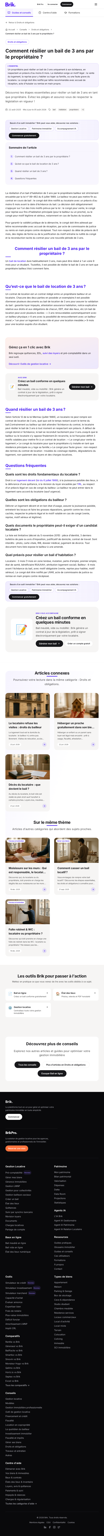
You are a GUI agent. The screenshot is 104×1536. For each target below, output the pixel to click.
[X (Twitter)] (59, 1527)
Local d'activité (62, 1321)
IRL (80, 484)
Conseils (23, 29)
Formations (59, 1260)
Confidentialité (59, 1522)
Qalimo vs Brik (12, 1368)
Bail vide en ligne (14, 1247)
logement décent (26, 480)
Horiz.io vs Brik (13, 1372)
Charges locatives (14, 1225)
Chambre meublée (63, 1308)
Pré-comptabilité (17, 1172)
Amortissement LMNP (16, 1324)
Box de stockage (62, 1295)
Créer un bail (12, 1199)
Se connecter (53, 4)
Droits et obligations (40, 29)
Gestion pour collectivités (18, 1190)
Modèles (9, 1403)
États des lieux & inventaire (19, 1482)
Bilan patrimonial (62, 1176)
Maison (57, 1286)
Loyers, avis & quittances (18, 1486)
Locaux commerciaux (65, 1317)
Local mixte (60, 1325)
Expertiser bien (13, 1306)
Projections (60, 1198)
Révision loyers (13, 1216)
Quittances (10, 1207)
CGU (48, 1522)
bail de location (17, 261)
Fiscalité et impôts (14, 1438)
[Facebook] (49, 1527)
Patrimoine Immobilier (42, 128)
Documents (11, 1220)
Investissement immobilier (18, 1433)
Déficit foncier (12, 1319)
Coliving (58, 1338)
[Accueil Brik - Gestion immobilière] (10, 4)
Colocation (59, 1334)
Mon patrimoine (62, 1172)
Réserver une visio (16, 1148)
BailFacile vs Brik (14, 1350)
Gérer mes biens (13, 1177)
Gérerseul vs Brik (14, 1346)
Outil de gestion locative (17, 1411)
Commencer (67, 4)
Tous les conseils (27, 1064)
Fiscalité (9, 1420)
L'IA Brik (58, 1216)
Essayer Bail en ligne (52, 1073)
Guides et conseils (63, 1251)
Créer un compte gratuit (79, 643)
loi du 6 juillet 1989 (47, 480)
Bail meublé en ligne (15, 1243)
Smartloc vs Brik (13, 1354)
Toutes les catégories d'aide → (21, 1503)
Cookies (71, 1522)
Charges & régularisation (17, 1499)
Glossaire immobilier (64, 1247)
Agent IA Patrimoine (64, 1225)
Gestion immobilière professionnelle (23, 1407)
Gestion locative (13, 1398)
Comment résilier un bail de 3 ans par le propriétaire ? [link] (29, 33)
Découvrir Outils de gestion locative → (30, 363)
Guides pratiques (62, 1242)
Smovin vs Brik (13, 1359)
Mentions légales (36, 1522)
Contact (58, 1268)
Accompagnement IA (66, 128)
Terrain (57, 1330)
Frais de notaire (13, 1311)
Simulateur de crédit (19, 1282)
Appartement (60, 1282)
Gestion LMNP (12, 1186)
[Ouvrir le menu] (96, 4)
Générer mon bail (80, 386)
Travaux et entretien (15, 1451)
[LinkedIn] (45, 1527)
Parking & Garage (63, 1291)
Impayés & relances (15, 1495)
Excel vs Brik (12, 1381)
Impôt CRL (10, 1328)
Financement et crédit (16, 1416)
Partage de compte (15, 1229)
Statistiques (60, 1202)
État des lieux (12, 1203)
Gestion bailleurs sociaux (18, 1194)
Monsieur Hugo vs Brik (17, 1363)
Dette (57, 1189)
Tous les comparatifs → (17, 1385)
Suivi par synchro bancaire (19, 1212)
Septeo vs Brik (12, 1376)
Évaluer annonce (13, 1302)
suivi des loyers (51, 353)
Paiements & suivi (14, 1490)
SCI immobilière (62, 1347)
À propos (59, 1264)
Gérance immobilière (16, 1181)
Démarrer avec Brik (15, 1468)
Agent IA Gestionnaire (65, 1220)
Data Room (60, 1194)
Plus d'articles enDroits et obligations (66, 1064)
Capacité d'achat (14, 1298)
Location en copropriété (17, 1425)
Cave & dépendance (64, 1299)
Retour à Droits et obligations (21, 22)
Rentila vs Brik (12, 1341)
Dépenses (59, 1185)
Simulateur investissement (22, 1288)
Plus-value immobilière (17, 1315)
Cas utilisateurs (62, 1255)
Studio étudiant (61, 1304)
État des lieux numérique (17, 1251)
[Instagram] (54, 1527)
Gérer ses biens (13, 1442)
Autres (8, 1455)
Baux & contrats (13, 1477)
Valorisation (60, 1181)
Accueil (11, 29)
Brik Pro (40, 4)
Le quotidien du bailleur (17, 1429)
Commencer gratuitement (24, 135)
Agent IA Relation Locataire (68, 1229)
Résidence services (64, 1312)
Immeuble (59, 1343)
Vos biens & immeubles (17, 1473)
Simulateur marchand (20, 1293)
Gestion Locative (18, 128)
